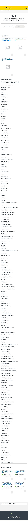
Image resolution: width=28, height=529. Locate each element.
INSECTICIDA (4, 382)
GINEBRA (3, 116)
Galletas (3, 243)
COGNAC (3, 106)
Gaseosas (3, 164)
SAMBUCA (3, 125)
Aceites (2, 173)
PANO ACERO (4, 411)
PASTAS (3, 279)
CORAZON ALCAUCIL (5, 349)
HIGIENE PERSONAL (5, 455)
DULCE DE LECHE (5, 221)
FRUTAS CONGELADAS (6, 236)
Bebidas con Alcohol (6, 38)
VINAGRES (3, 317)
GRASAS (3, 245)
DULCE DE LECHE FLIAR (6, 356)
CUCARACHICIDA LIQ (5, 354)
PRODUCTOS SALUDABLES (7, 289)
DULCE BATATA (4, 219)
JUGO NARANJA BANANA (6, 402)
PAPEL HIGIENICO (5, 423)
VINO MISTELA (4, 137)
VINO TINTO (4, 147)
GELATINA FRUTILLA (5, 378)
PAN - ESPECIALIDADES (6, 272)
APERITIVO (3, 94)
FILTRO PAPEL (4, 447)
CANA (2, 99)
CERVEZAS (3, 101)
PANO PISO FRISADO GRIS (7, 414)
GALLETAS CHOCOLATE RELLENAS (8, 368)
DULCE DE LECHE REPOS (6, 358)
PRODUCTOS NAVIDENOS (7, 286)
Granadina (3, 166)
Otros (2, 445)
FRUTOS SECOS (4, 241)
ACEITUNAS (3, 176)
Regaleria (3, 457)
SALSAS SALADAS (5, 305)
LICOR (2, 121)
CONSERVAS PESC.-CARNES (7, 217)
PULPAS (3, 291)
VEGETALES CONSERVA (6, 315)
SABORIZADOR (4, 298)
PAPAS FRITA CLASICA (6, 421)
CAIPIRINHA (3, 97)
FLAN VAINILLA (4, 366)
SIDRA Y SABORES (5, 128)
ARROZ (2, 193)
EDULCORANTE (4, 229)
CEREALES (3, 205)
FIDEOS (2, 233)
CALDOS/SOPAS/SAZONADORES (8, 202)
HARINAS (3, 248)
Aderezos (3, 181)
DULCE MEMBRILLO (5, 224)
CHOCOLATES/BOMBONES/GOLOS (9, 207)
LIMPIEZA (3, 430)
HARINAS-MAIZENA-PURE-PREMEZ (8, 250)
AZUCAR (3, 197)
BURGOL (3, 200)
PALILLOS (3, 438)
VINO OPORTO (4, 142)
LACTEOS (3, 325)
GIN (2, 113)
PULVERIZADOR (4, 442)
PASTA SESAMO (4, 426)
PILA (2, 450)
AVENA (2, 195)
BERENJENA (3, 339)
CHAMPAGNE (4, 104)
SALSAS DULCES (4, 303)
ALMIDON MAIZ (4, 337)
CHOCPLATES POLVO (19, 38)
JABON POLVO (4, 387)
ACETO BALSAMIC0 (5, 178)
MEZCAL (3, 409)
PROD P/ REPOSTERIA (6, 284)
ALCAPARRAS (4, 185)
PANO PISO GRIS (4, 416)
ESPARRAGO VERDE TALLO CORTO (9, 361)
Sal (2, 301)
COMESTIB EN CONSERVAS (7, 214)
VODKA (11, 38)
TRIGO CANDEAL (4, 428)
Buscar (19, 26)
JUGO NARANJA (4, 399)
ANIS (2, 92)
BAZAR (2, 459)
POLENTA (3, 281)
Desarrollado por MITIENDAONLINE (8, 503)
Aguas (2, 157)
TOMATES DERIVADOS (6, 313)
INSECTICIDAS (4, 435)
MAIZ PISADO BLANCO (6, 404)
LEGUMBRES (4, 265)
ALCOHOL (3, 433)
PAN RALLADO (4, 274)
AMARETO (3, 89)
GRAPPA (3, 118)
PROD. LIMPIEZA (4, 440)
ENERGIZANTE (4, 161)
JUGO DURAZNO (5, 394)
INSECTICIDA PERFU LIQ (6, 385)
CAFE (2, 342)
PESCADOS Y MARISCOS (6, 327)
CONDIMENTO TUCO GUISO (7, 346)
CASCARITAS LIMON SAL (6, 462)
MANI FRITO (3, 406)
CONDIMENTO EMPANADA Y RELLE (9, 344)
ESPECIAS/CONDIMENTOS (7, 231)
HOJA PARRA (4, 253)
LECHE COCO (4, 262)
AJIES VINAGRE (4, 183)
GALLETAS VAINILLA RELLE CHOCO (8, 370)
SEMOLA (3, 308)
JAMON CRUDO (4, 390)
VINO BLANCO (4, 133)
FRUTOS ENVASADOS (6, 238)
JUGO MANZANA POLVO (6, 397)
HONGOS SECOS (5, 255)
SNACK (2, 310)
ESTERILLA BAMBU (5, 363)
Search (20, 8)
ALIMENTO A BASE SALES (6, 159)
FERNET (3, 111)
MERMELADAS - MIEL (5, 269)
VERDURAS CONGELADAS (7, 332)
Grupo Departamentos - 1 (6, 334)
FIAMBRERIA (3, 320)
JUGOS (2, 260)
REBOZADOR (4, 296)
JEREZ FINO (3, 392)
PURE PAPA (3, 293)
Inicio (2, 11)
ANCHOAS (3, 190)
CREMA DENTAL (4, 351)
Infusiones (3, 257)
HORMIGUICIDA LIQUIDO (6, 380)
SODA (2, 169)
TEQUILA (3, 130)
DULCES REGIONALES (6, 226)
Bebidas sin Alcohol (5, 154)
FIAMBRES (3, 322)
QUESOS (3, 330)
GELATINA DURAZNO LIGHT (7, 375)
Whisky (2, 152)
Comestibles (4, 171)
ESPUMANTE (4, 109)
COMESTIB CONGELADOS (7, 212)
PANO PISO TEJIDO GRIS (6, 418)
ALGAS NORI (4, 188)
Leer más (12, 55)
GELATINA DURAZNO (5, 373)
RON (2, 123)
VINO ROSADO (4, 145)
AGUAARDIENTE (4, 87)
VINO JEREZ (4, 135)
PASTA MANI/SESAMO (6, 277)
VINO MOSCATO (4, 140)
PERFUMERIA (4, 452)
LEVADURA (3, 267)
